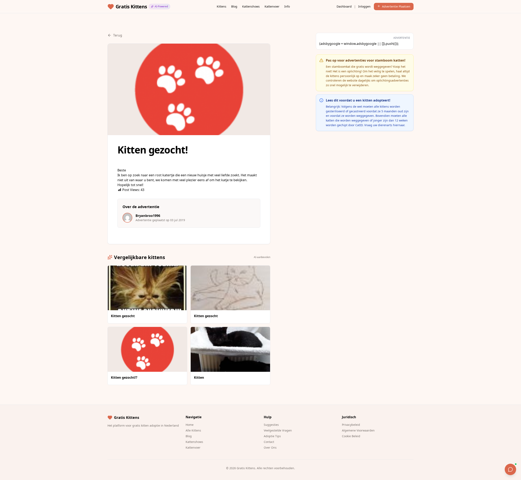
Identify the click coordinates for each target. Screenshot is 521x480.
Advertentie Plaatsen (396, 6)
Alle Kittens (193, 430)
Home (190, 425)
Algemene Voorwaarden (358, 430)
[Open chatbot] (510, 469)
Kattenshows (251, 6)
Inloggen (364, 6)
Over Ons (270, 447)
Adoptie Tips (272, 436)
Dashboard (344, 6)
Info (287, 6)
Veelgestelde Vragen (278, 430)
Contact (269, 442)
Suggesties (271, 425)
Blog (234, 6)
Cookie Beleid (351, 436)
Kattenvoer (272, 6)
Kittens (221, 6)
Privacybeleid (351, 425)
